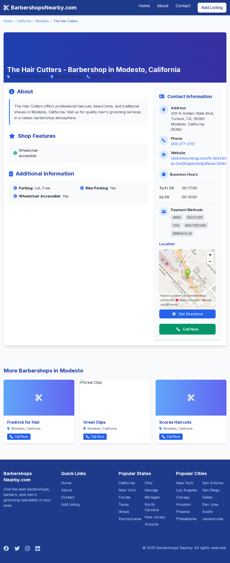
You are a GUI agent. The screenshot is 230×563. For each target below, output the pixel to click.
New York (127, 490)
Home (144, 5)
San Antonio (212, 483)
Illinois (124, 511)
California (24, 21)
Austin (207, 511)
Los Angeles (186, 490)
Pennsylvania (130, 519)
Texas (124, 504)
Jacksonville (212, 519)
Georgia (151, 490)
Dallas (207, 497)
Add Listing (212, 7)
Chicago (183, 497)
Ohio (149, 483)
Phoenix (183, 511)
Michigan (152, 497)
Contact (183, 5)
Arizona (151, 524)
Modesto (42, 21)
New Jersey (155, 517)
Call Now (190, 329)
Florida (124, 497)
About (162, 5)
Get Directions (190, 314)
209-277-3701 (183, 144)
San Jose (210, 504)
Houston (183, 504)
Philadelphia (186, 519)
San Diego (211, 490)
